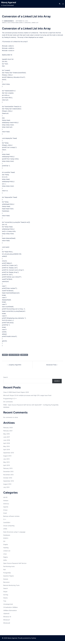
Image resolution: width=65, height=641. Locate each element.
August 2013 (7, 456)
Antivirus (6, 504)
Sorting (5, 595)
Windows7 (6, 620)
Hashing (5, 547)
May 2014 (6, 446)
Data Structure (14, 354)
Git (4, 541)
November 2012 (8, 474)
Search (5, 377)
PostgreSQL (7, 573)
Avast (5, 513)
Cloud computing (8, 525)
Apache (5, 507)
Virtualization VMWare (10, 607)
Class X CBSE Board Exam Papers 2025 (16, 392)
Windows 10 (7, 617)
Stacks (5, 598)
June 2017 (6, 437)
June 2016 (6, 440)
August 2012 (7, 484)
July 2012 (6, 487)
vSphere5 (6, 613)
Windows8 (6, 623)
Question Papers (8, 576)
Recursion (6, 582)
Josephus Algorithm (14, 365)
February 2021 (7, 431)
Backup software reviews (11, 516)
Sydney (33, 638)
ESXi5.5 (5, 538)
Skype (5, 591)
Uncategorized (8, 604)
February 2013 (7, 468)
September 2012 (8, 481)
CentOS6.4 (6, 522)
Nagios (5, 557)
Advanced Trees (51, 365)
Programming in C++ (10, 398)
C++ (4, 519)
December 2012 (8, 471)
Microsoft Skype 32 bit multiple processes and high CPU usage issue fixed (27, 395)
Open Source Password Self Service (14, 563)
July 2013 (6, 459)
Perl (4, 569)
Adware (5, 500)
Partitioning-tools (9, 566)
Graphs (5, 544)
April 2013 (6, 465)
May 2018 (6, 434)
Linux (5, 554)
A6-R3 (5, 497)
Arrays (4, 22)
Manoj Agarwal (8, 2)
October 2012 (7, 478)
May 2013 (6, 462)
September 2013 (8, 453)
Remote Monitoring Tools (11, 585)
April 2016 (6, 443)
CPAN (5, 529)
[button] (59, 4)
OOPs (5, 560)
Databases (6, 535)
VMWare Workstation (10, 610)
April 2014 (6, 449)
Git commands (8, 402)
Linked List (34, 22)
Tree (4, 601)
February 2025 (8, 427)
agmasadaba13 (9, 21)
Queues (5, 579)
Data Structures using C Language (19, 22)
